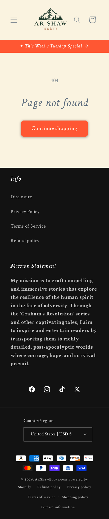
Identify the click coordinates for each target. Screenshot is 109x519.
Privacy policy (79, 486)
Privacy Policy (25, 212)
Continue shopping (54, 128)
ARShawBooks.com (51, 479)
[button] (13, 19)
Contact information (58, 507)
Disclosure (21, 197)
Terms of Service (28, 226)
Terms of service (42, 496)
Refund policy (25, 241)
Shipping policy (75, 496)
